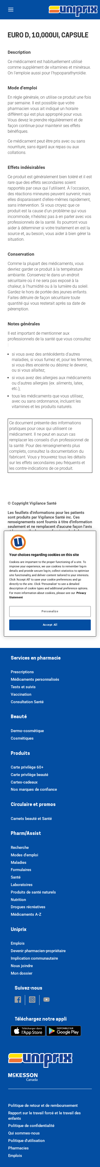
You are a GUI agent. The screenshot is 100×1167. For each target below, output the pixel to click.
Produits (20, 753)
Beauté (19, 717)
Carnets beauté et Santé (31, 818)
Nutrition (18, 899)
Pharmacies (18, 1148)
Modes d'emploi (24, 855)
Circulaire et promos (33, 805)
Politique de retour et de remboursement (43, 1105)
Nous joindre (22, 966)
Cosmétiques (22, 738)
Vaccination (21, 694)
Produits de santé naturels (33, 892)
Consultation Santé (27, 702)
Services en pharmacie (36, 658)
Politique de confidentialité (31, 1125)
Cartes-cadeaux (24, 782)
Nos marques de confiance (34, 789)
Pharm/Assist (26, 834)
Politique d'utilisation (26, 1140)
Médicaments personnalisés (35, 679)
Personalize (50, 611)
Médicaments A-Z (26, 914)
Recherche (20, 847)
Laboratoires (22, 884)
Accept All (50, 624)
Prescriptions (22, 672)
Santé (16, 877)
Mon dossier (21, 973)
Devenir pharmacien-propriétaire (38, 951)
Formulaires (21, 869)
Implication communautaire (34, 958)
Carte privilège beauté (29, 774)
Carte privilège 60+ (27, 767)
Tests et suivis (23, 687)
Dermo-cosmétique (27, 731)
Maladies (18, 862)
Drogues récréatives (28, 907)
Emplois (18, 943)
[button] (18, 1000)
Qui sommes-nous (24, 1133)
